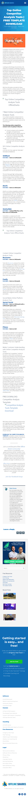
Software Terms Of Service (10, 753)
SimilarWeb (7, 209)
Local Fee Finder (7, 705)
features (7, 164)
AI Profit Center (7, 725)
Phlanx (5, 327)
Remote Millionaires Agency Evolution (13, 727)
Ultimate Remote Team (9, 717)
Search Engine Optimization (10, 26)
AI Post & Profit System (9, 711)
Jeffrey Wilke (6, 390)
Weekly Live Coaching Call (8, 581)
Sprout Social (8, 302)
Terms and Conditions (9, 751)
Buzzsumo (7, 257)
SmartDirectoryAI (7, 699)
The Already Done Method (10, 713)
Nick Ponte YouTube (7, 584)
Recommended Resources (10, 743)
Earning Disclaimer (8, 761)
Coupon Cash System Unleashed (12, 715)
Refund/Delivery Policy (9, 765)
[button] (25, 2)
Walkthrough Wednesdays (8, 579)
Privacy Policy (6, 755)
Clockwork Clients (7, 703)
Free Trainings (6, 578)
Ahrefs (5, 186)
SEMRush (6, 156)
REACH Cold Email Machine (10, 701)
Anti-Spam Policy (7, 763)
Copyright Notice (7, 759)
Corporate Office (7, 767)
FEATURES (5, 157)
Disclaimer (5, 757)
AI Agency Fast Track (7, 576)
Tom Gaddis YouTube (7, 585)
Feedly (5, 279)
